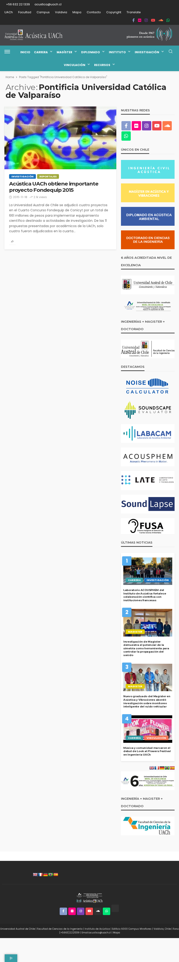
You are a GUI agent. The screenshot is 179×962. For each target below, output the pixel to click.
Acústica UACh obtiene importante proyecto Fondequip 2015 (53, 187)
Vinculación (74, 65)
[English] (35, 874)
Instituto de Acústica (97, 929)
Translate (134, 12)
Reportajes (48, 176)
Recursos (102, 65)
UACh (8, 12)
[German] (45, 874)
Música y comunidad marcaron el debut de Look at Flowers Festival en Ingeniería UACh (147, 751)
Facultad (24, 12)
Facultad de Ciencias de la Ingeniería (60, 929)
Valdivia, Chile (162, 929)
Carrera (41, 52)
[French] (40, 874)
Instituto (117, 52)
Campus (43, 12)
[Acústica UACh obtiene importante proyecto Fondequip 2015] (60, 137)
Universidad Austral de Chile (17, 929)
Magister (135, 632)
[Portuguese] (50, 874)
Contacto (94, 12)
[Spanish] (55, 874)
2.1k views (40, 197)
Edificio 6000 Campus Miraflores (131, 929)
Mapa (76, 12)
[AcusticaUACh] (33, 35)
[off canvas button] (7, 52)
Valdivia (61, 12)
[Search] (171, 52)
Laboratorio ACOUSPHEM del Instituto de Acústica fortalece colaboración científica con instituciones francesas (144, 595)
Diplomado (90, 52)
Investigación (147, 52)
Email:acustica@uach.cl (96, 932)
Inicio (25, 52)
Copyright (113, 12)
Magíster (64, 52)
